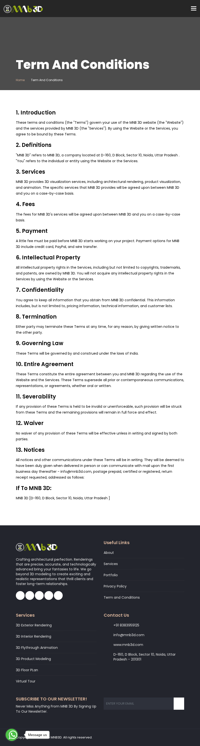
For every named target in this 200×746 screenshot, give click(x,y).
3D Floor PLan (27, 670)
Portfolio (111, 575)
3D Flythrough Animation (37, 647)
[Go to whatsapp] (12, 735)
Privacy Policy (115, 586)
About (109, 552)
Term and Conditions (122, 597)
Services (111, 563)
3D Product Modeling (33, 658)
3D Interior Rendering (33, 636)
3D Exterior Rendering (34, 625)
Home (20, 80)
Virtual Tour (25, 681)
